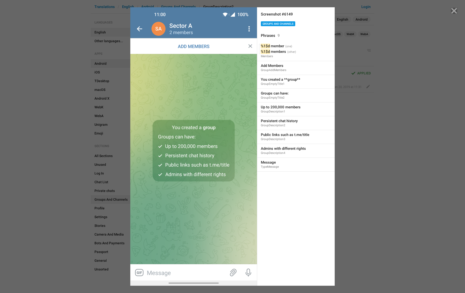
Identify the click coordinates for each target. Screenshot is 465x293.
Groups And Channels (278, 23)
